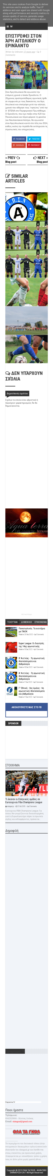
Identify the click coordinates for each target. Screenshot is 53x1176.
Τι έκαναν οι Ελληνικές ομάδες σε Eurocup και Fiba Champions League (23, 801)
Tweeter (35, 139)
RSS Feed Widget (26, 614)
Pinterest (35, 145)
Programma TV (10, 1102)
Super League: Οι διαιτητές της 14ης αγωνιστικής (31, 645)
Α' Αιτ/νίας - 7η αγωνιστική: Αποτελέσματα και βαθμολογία (32, 676)
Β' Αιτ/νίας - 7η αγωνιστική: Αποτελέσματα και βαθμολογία (32, 661)
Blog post (10, 162)
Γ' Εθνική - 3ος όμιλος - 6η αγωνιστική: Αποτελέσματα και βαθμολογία (32, 691)
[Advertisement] (26, 488)
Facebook (20, 139)
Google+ (20, 145)
